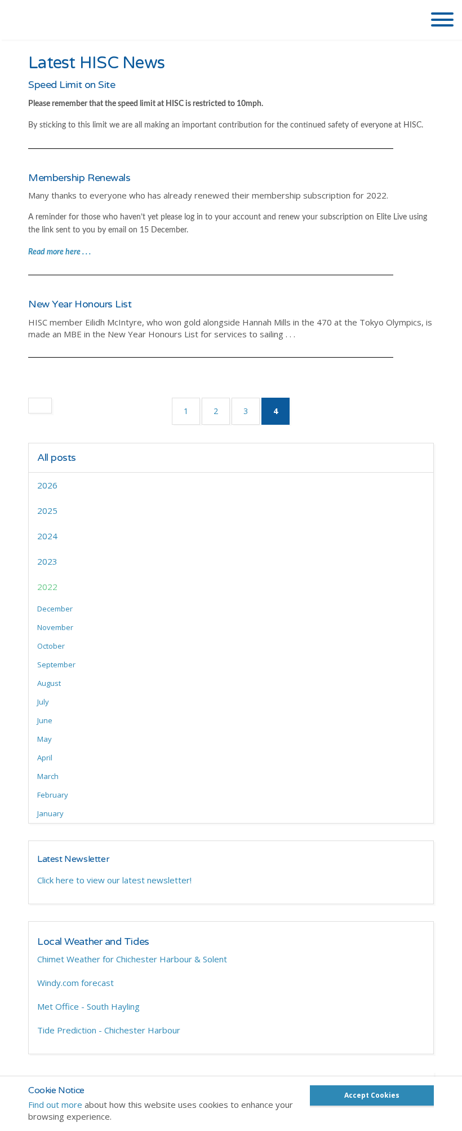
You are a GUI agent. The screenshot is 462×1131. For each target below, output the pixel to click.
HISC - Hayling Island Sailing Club (97, 22)
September (56, 664)
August (49, 683)
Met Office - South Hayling (88, 1006)
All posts (56, 458)
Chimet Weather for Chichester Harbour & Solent (132, 959)
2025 (47, 510)
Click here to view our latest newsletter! (114, 880)
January (50, 813)
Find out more (55, 1104)
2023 (47, 561)
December (55, 609)
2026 (47, 485)
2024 (47, 536)
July (43, 702)
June (44, 720)
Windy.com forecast (75, 982)
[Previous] (40, 405)
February (52, 795)
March (48, 776)
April (44, 757)
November (55, 627)
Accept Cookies (371, 1095)
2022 (47, 586)
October (51, 646)
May (44, 739)
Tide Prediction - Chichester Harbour (108, 1030)
